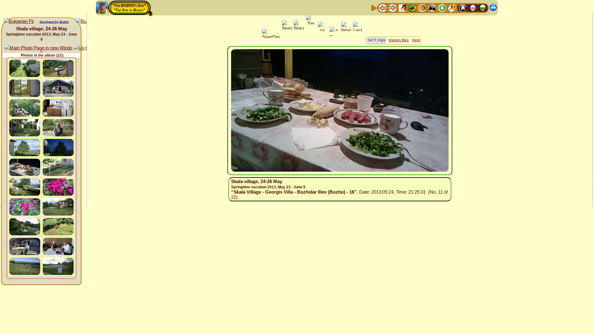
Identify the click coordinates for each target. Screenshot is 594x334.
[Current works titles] (422, 7)
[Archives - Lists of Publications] (402, 7)
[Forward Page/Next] (392, 7)
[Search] (452, 7)
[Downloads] (442, 7)
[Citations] (412, 7)
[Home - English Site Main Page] (472, 7)
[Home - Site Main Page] (463, 7)
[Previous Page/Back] (382, 7)
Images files (399, 40)
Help (416, 40)
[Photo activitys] (432, 7)
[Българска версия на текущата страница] (18, 21)
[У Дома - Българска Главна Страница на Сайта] (482, 7)
